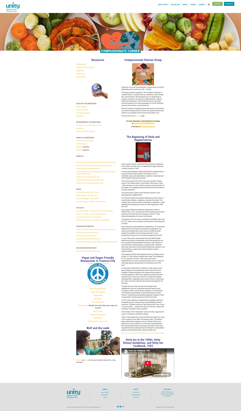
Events (185, 4)
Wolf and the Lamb (98, 328)
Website (79, 360)
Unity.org (136, 397)
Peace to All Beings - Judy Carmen (87, 198)
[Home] (13, 7)
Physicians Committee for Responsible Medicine (92, 162)
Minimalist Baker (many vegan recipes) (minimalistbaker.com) (96, 242)
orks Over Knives (82, 183)
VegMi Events (80, 74)
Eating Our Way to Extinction (85, 131)
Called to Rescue (81, 144)
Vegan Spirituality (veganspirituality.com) (90, 180)
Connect (202, 4)
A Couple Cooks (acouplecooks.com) (88, 239)
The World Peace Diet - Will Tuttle (87, 192)
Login (105, 397)
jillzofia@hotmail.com (147, 126)
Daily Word (136, 392)
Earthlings (79, 147)
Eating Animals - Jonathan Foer (86, 195)
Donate (217, 4)
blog (86, 360)
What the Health (81, 107)
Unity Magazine (136, 395)
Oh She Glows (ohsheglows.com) (87, 232)
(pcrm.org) (112, 162)
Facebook (229, 4)
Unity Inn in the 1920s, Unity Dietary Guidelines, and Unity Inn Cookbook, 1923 (143, 343)
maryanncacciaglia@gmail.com (143, 123)
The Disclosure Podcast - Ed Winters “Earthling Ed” (93, 220)
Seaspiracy (80, 128)
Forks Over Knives (82, 110)
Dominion (79, 150)
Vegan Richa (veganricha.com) (86, 236)
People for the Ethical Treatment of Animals (90, 165)
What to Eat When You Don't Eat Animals (89, 229)
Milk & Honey (83, 305)
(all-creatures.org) (109, 229)
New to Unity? (163, 4)
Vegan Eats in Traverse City (85, 67)
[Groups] (143, 74)
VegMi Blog (80, 70)
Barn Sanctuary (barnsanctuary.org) (88, 251)
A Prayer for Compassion (84, 141)
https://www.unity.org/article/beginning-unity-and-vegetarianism (142, 333)
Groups (138, 116)
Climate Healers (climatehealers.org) (88, 168)
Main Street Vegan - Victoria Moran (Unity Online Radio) (94, 211)
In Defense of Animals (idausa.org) (87, 177)
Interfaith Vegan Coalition (84, 172)
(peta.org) (109, 165)
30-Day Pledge (81, 77)
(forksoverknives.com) (95, 183)
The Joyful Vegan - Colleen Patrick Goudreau (91, 201)
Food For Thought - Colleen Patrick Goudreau (91, 214)
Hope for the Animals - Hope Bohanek (88, 217)
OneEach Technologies (168, 407)
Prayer (193, 4)
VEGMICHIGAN (81, 64)
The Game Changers (83, 113)
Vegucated (79, 116)
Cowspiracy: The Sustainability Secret (88, 125)
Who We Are (175, 4)
